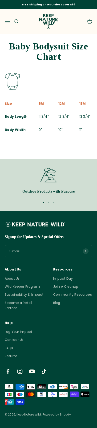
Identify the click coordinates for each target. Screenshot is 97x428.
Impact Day (63, 278)
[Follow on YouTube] (32, 371)
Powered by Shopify (57, 414)
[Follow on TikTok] (44, 371)
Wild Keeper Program (22, 286)
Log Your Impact (18, 331)
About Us (12, 278)
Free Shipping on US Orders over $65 (48, 4)
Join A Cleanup (65, 286)
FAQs (9, 348)
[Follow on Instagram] (20, 371)
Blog (56, 302)
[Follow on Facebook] (8, 371)
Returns (11, 356)
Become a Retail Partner (18, 305)
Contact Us (14, 339)
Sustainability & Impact (24, 294)
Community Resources (72, 294)
